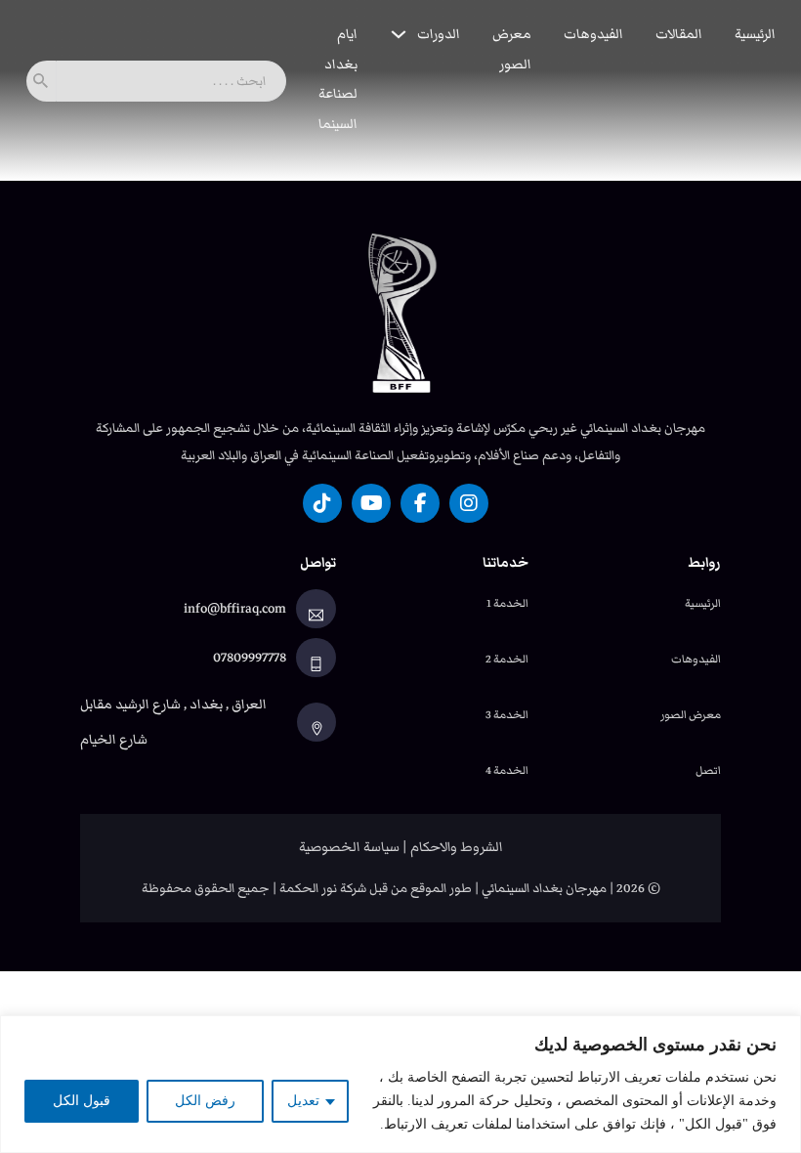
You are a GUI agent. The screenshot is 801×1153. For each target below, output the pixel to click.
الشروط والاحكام (456, 847)
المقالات (678, 34)
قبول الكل (81, 1100)
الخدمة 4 (506, 770)
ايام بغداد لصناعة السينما (338, 79)
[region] (400, 1084)
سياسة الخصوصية (349, 847)
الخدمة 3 (506, 714)
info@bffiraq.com (235, 608)
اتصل (708, 770)
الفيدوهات (593, 34)
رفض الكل (205, 1100)
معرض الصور (511, 49)
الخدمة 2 (506, 658)
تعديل (303, 1100)
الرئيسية (755, 34)
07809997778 (249, 657)
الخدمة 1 (507, 603)
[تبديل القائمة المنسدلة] (398, 34)
